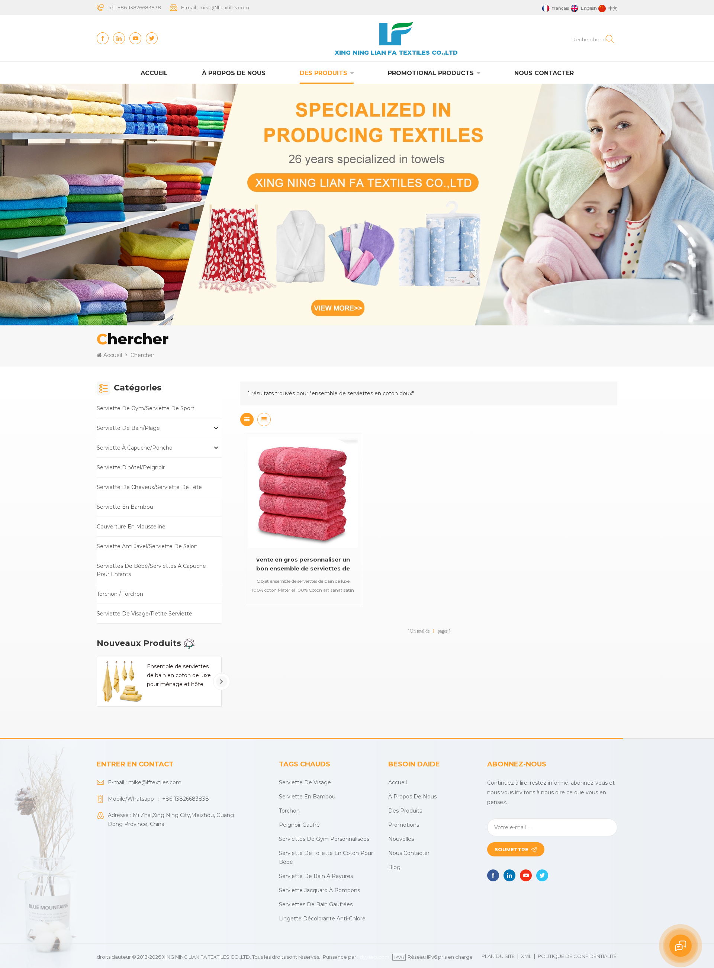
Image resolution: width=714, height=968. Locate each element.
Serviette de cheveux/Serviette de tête (149, 487)
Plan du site (498, 956)
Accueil (154, 73)
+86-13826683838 (139, 7)
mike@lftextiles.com (224, 7)
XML (526, 956)
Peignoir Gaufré (299, 824)
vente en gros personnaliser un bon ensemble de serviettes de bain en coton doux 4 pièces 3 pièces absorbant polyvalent (303, 564)
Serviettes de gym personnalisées (324, 839)
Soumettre (511, 849)
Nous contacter (544, 73)
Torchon (289, 810)
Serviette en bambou (125, 507)
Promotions (403, 824)
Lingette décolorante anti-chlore (322, 918)
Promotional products (431, 73)
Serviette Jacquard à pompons (319, 890)
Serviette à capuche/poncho (135, 447)
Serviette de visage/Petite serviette (144, 613)
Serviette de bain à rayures (316, 876)
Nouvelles (401, 839)
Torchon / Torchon (120, 594)
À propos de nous (234, 73)
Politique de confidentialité (577, 956)
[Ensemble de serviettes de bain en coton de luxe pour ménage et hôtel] (121, 681)
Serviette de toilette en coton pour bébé (326, 857)
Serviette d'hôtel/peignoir (131, 467)
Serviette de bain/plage (128, 428)
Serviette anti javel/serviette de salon (147, 546)
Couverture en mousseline (131, 526)
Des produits (323, 73)
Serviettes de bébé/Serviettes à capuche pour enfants (151, 570)
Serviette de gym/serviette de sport (145, 408)
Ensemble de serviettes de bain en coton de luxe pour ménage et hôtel (179, 675)
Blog (394, 867)
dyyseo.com (374, 957)
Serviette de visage (305, 782)
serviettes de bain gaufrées (316, 904)
